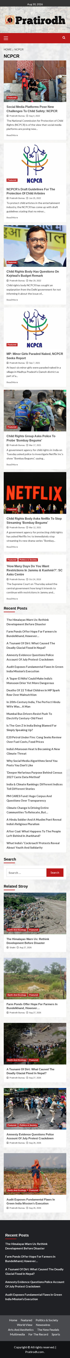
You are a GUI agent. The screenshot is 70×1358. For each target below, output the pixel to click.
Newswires (43, 1324)
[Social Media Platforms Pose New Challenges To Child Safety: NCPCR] (35, 81)
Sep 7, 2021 (34, 363)
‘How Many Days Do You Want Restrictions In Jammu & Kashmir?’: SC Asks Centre (35, 570)
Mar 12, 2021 (35, 527)
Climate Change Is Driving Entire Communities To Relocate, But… (28, 810)
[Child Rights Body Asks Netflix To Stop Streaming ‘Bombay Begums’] (35, 493)
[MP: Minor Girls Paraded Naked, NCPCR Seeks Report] (35, 328)
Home (13, 1320)
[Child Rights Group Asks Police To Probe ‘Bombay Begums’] (35, 410)
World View (24, 1324)
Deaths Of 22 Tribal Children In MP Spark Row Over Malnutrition (33, 692)
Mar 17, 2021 (35, 445)
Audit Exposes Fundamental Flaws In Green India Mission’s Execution (35, 669)
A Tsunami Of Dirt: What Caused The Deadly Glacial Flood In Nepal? (31, 645)
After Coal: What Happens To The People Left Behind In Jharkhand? (34, 833)
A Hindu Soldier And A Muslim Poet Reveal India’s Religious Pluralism (34, 822)
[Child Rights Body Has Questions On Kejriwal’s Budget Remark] (35, 246)
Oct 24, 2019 (35, 579)
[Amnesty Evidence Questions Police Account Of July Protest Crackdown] (35, 1109)
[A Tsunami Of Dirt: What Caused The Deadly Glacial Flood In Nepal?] (35, 1043)
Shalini (12, 947)
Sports (56, 1334)
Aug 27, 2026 (26, 947)
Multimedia (17, 1334)
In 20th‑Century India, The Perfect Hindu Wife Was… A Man (33, 704)
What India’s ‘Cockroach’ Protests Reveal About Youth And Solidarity (33, 845)
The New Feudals (48, 1329)
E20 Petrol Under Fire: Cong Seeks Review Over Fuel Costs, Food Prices (34, 739)
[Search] (64, 38)
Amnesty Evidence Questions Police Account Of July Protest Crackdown (30, 657)
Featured (12, 97)
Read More (12, 135)
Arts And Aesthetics (21, 1329)
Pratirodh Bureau (17, 116)
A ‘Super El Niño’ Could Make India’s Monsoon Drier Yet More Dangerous (30, 681)
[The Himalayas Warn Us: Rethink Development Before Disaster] (35, 913)
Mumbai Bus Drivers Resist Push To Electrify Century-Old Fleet (29, 716)
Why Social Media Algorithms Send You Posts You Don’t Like (32, 763)
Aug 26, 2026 (35, 1143)
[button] (7, 37)
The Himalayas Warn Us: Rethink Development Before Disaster (28, 622)
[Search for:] (26, 872)
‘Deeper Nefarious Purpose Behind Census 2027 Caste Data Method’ (34, 775)
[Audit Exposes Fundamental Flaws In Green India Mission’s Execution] (35, 1174)
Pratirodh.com (34, 1352)
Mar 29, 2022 (35, 281)
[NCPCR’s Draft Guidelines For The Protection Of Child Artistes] (35, 163)
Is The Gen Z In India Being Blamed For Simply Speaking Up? (32, 728)
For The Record (38, 1334)
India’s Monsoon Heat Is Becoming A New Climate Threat (33, 751)
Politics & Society (28, 560)
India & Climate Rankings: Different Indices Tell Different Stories (35, 786)
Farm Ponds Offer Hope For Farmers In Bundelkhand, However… (32, 634)
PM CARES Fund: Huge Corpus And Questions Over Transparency (29, 798)
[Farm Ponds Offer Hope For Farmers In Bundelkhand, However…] (35, 978)
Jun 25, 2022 (35, 198)
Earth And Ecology (17, 930)
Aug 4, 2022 (34, 116)
